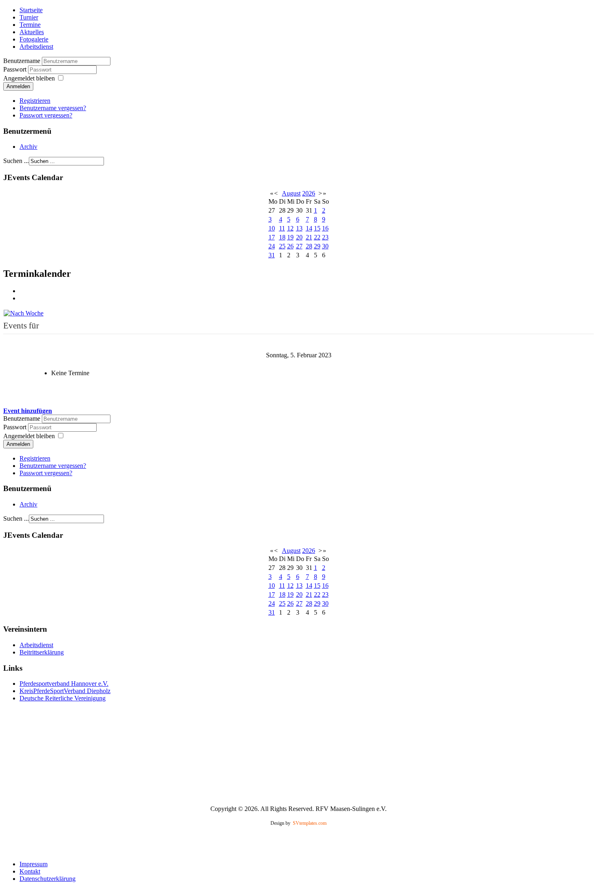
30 (325, 246)
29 (317, 246)
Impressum (33, 864)
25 (282, 246)
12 (290, 228)
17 (271, 237)
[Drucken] (22, 290)
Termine (30, 24)
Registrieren (34, 100)
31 (271, 255)
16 (325, 228)
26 (290, 246)
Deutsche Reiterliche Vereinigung (62, 698)
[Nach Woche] (23, 312)
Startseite (31, 10)
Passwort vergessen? (45, 115)
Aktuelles (31, 31)
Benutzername (21, 60)
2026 (308, 193)
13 (299, 228)
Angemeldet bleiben (29, 78)
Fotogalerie (33, 39)
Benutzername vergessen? (52, 107)
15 (317, 228)
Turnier (28, 17)
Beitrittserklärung (41, 652)
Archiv (28, 146)
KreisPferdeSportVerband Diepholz (64, 690)
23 (325, 237)
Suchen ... (16, 160)
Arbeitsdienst (36, 46)
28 (309, 246)
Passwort (15, 69)
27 (299, 246)
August (291, 193)
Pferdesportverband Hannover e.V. (63, 683)
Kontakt (29, 871)
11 (282, 228)
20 (299, 237)
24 (271, 246)
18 (282, 237)
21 (309, 237)
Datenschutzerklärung (47, 878)
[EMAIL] (22, 298)
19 (290, 237)
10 (271, 228)
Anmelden (18, 86)
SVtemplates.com (310, 823)
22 (317, 237)
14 (309, 228)
